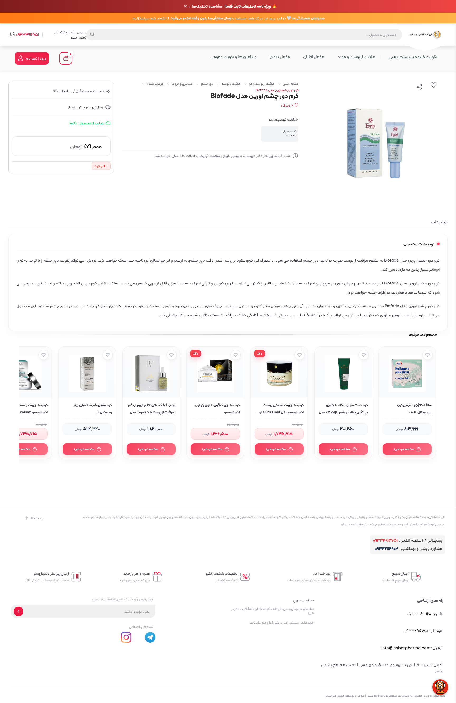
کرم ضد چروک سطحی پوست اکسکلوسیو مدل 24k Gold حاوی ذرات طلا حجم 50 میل (280, 409)
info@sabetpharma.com (406, 647)
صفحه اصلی (290, 84)
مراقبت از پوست (231, 84)
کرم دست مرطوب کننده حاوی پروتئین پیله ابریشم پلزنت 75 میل (343, 408)
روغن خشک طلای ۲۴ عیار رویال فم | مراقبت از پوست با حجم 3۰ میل (152, 408)
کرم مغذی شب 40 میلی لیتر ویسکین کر (93, 408)
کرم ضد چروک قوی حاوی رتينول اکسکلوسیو (217, 408)
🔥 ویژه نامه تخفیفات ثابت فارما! (232, 6)
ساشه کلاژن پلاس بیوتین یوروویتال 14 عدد (414, 408)
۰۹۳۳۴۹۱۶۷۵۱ (27, 34)
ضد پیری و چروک (182, 84)
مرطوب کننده (155, 84)
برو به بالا (37, 518)
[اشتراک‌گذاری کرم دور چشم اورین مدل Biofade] (419, 87)
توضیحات (439, 222)
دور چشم (207, 84)
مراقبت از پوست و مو (261, 84)
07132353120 (419, 614)
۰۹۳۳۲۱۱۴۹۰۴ (386, 549)
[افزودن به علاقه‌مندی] (427, 355)
